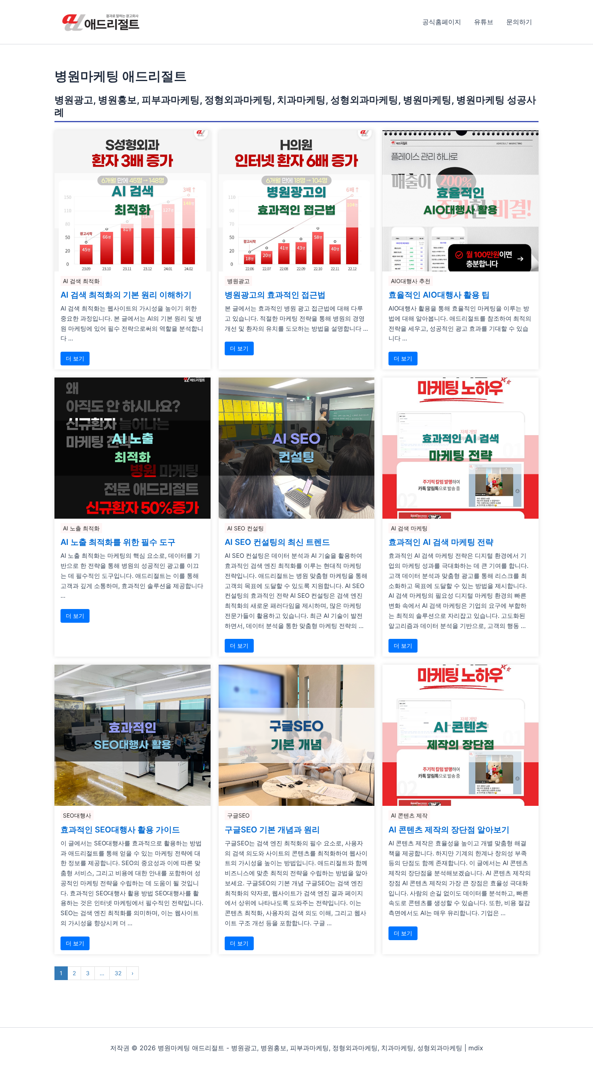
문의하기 (519, 22)
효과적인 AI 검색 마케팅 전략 (440, 542)
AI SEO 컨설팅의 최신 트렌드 (277, 542)
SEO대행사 (77, 815)
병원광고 (238, 280)
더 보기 (75, 358)
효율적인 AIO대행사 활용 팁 (439, 295)
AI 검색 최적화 (81, 280)
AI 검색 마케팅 (409, 528)
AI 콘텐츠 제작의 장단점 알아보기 (448, 829)
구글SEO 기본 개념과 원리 (272, 829)
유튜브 (483, 22)
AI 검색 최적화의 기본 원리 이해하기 (126, 295)
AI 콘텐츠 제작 (409, 815)
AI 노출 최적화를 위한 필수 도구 (118, 542)
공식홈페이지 (441, 22)
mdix (475, 1048)
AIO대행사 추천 (410, 280)
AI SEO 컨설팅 (245, 528)
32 (118, 973)
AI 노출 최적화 (81, 528)
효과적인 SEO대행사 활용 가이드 (120, 829)
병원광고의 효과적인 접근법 (275, 295)
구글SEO (238, 815)
